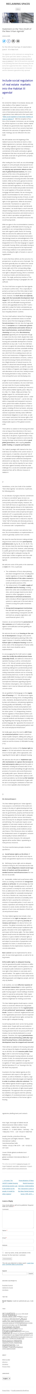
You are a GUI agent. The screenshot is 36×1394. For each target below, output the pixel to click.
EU (19, 1325)
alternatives (18, 1313)
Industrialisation (8, 1335)
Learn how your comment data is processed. (18, 1263)
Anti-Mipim (5, 1290)
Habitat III (9, 1166)
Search (4, 1271)
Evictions (20, 1328)
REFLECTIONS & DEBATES (13, 1338)
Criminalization (21, 1323)
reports (18, 1340)
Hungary (29, 1333)
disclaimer (5, 1364)
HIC (18, 1333)
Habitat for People (22, 1164)
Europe (23, 1324)
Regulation (7, 1340)
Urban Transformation (12, 1347)
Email (4, 1238)
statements (23, 1166)
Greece (27, 1331)
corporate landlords (8, 1323)
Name (4, 1230)
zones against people (8, 1349)
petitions (14, 1337)
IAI (3, 1335)
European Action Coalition (10, 1328)
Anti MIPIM (9, 1316)
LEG (13, 1335)
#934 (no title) (6, 1360)
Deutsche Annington (8, 1325)
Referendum (29, 1337)
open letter (16, 1166)
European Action (11, 1326)
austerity (25, 1316)
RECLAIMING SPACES (18, 3)
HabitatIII (15, 1333)
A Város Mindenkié (10, 1319)
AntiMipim (20, 1316)
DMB (16, 1325)
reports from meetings (12, 1342)
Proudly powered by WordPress (20, 1390)
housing (22, 1333)
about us (4, 1362)
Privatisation (22, 1337)
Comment (5, 1209)
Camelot (26, 1321)
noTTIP (31, 1335)
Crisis (30, 1323)
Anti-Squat (25, 1314)
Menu (18, 9)
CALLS (23, 1318)
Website (4, 1245)
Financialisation (12, 1330)
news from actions (22, 1335)
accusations (8, 1313)
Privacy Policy (6, 1366)
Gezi (23, 1331)
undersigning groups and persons (17, 1168)
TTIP (17, 1345)
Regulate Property (7, 1285)
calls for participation (13, 1320)
